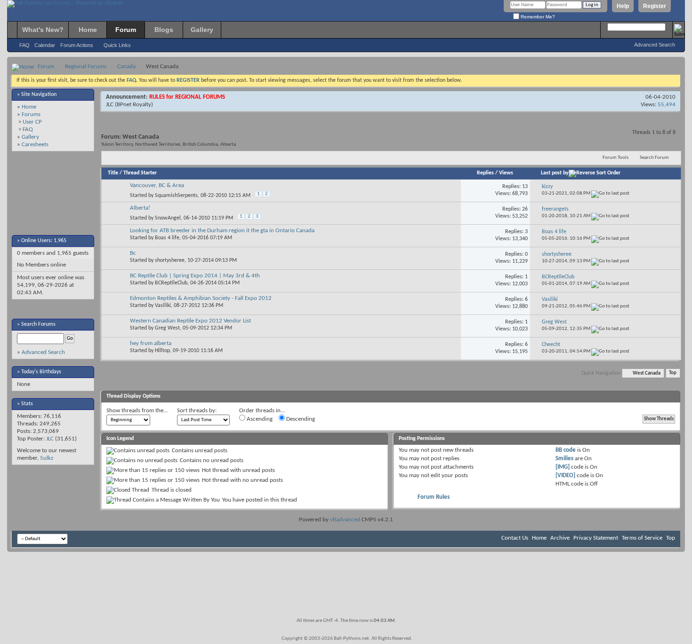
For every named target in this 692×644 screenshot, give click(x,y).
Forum (125, 29)
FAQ (24, 45)
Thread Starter (140, 173)
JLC (50, 439)
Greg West (167, 328)
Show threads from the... (137, 411)
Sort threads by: (197, 411)
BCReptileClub (171, 283)
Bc (133, 253)
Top (672, 373)
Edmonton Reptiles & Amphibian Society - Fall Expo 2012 (201, 298)
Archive (560, 538)
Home (88, 29)
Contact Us (514, 538)
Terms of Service (642, 538)
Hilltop (162, 350)
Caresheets (35, 144)
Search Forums (38, 324)
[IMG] (562, 467)
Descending (300, 419)
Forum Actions (76, 45)
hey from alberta (150, 343)
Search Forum (654, 157)
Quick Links (117, 45)
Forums (31, 114)
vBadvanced (345, 520)
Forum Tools (615, 157)
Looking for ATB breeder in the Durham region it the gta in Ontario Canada (222, 231)
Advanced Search (654, 44)
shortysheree (170, 260)
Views (506, 173)
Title (113, 173)
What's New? (43, 29)
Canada (126, 66)
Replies (485, 173)
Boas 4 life (167, 238)
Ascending (259, 419)
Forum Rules (434, 497)
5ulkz (46, 458)
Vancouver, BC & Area (157, 185)
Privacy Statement (595, 538)
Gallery (202, 29)
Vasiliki (163, 305)
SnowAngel (168, 218)
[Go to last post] (610, 193)
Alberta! (140, 208)
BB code (565, 450)
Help (623, 6)
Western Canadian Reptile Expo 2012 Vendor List (190, 321)
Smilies (564, 459)
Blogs (163, 29)
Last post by (555, 173)
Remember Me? (537, 16)
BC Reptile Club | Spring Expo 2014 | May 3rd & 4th (195, 276)
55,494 (667, 105)
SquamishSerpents (176, 195)
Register (654, 6)
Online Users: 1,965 (43, 240)
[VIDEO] (565, 475)
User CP (32, 122)
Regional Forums (85, 66)
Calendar (44, 45)
